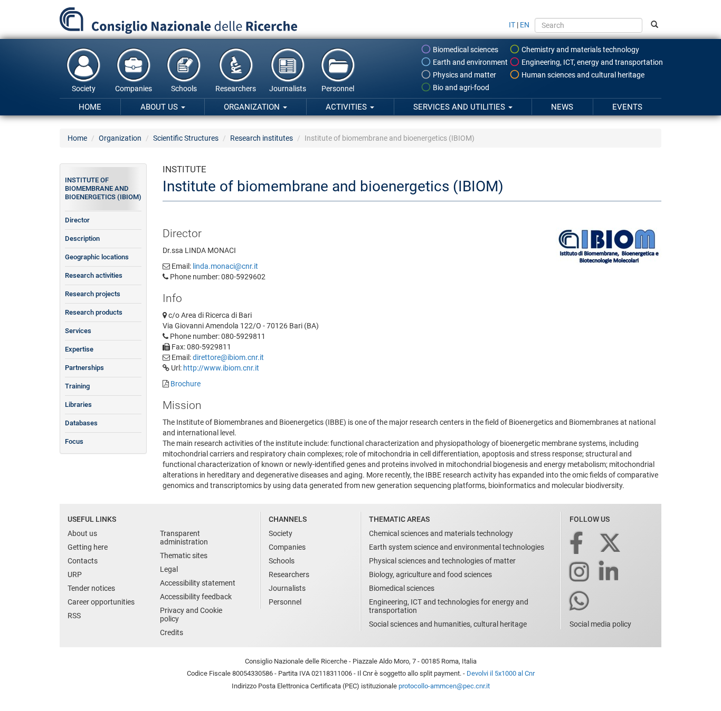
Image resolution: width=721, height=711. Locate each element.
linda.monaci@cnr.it (225, 266)
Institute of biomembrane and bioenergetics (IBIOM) (103, 188)
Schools (184, 88)
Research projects (92, 294)
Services (78, 331)
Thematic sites (183, 555)
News (562, 107)
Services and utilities (460, 107)
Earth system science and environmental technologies (456, 547)
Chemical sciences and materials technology (441, 533)
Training (77, 386)
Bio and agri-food (460, 87)
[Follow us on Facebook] (577, 544)
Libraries (78, 404)
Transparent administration (184, 537)
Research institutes (261, 138)
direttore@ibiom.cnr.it (228, 357)
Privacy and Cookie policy (191, 614)
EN (524, 25)
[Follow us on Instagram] (580, 573)
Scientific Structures (186, 138)
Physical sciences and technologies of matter (442, 561)
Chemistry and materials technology (579, 49)
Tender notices (91, 588)
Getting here (88, 547)
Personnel (337, 88)
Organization (253, 107)
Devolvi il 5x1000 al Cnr (501, 673)
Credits (171, 632)
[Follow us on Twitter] (611, 544)
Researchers (235, 88)
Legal (169, 569)
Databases (81, 423)
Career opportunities (101, 602)
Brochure (185, 383)
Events (627, 107)
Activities (347, 107)
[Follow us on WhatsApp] (580, 601)
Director (77, 220)
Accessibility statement (197, 583)
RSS (74, 615)
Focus (74, 441)
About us (160, 107)
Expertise (79, 349)
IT (512, 25)
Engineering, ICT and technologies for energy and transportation (448, 606)
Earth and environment (469, 62)
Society (84, 88)
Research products (93, 312)
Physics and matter (463, 75)
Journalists (287, 88)
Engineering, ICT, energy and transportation (591, 62)
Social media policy (600, 624)
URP (75, 574)
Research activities (93, 275)
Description (82, 238)
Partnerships (84, 368)
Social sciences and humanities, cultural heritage (448, 624)
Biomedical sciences (464, 49)
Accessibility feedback (196, 596)
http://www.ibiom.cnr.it (221, 368)
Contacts (83, 561)
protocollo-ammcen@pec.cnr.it (444, 686)
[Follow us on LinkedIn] (609, 573)
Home (90, 107)
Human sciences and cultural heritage (582, 75)
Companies (133, 88)
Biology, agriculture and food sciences (430, 574)
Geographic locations (97, 257)
